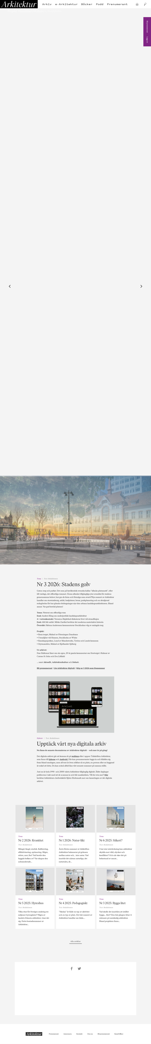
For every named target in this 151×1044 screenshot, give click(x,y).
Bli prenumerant (147, 27)
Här (106, 775)
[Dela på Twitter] (79, 968)
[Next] (141, 286)
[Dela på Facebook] (72, 968)
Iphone (52, 759)
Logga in (147, 40)
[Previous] (10, 286)
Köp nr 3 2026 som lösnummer (90, 668)
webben (75, 756)
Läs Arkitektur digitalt (64, 668)
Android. (64, 759)
